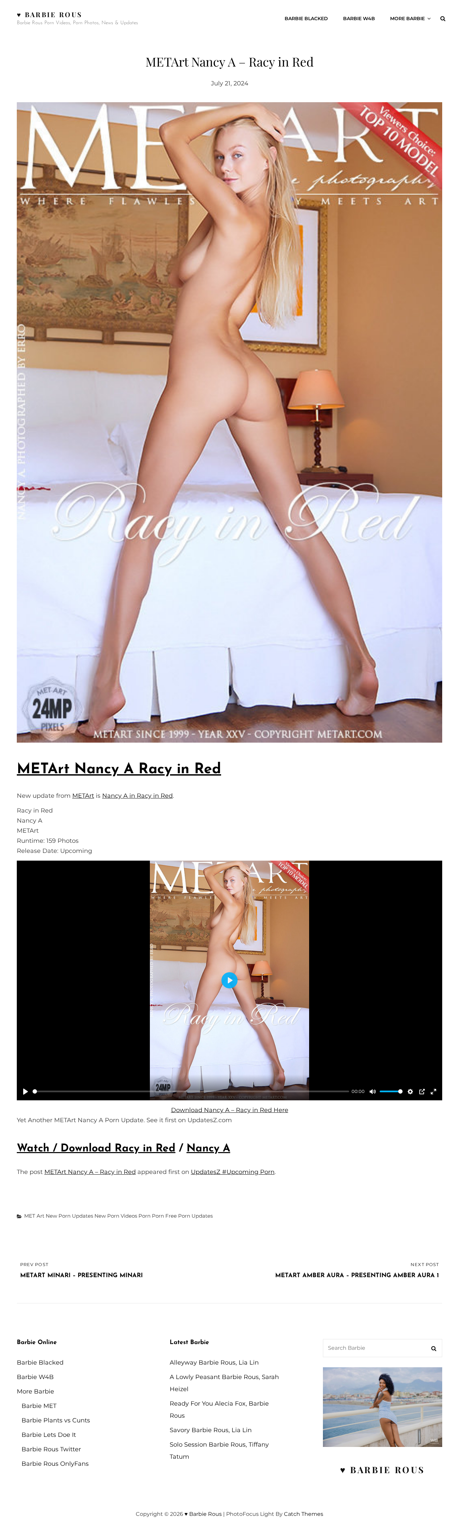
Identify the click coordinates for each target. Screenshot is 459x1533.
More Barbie (407, 18)
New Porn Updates (69, 1216)
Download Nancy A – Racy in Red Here (229, 1110)
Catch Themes (303, 1514)
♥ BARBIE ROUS (382, 1470)
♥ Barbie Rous (49, 14)
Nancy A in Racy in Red (137, 795)
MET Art (34, 1216)
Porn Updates (195, 1216)
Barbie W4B (359, 18)
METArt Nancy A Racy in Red (119, 769)
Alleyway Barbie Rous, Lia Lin (214, 1362)
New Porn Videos (115, 1216)
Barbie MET (39, 1406)
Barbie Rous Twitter (51, 1449)
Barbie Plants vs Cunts (56, 1420)
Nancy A (208, 1148)
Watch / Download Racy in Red (96, 1148)
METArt (83, 795)
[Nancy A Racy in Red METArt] (229, 422)
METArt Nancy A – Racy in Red (90, 1172)
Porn (144, 1216)
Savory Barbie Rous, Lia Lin (211, 1430)
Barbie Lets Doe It (49, 1435)
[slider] (191, 1091)
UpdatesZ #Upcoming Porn (233, 1172)
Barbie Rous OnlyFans (55, 1463)
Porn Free (164, 1216)
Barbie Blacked (306, 18)
